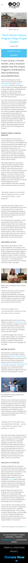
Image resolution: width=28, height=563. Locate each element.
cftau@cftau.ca (7, 540)
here (24, 527)
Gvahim (11, 479)
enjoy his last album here (17, 356)
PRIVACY (14, 551)
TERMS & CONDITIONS (14, 547)
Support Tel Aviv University (14, 53)
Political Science (19, 322)
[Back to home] (14, 5)
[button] (2, 5)
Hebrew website (6, 83)
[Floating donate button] (14, 557)
